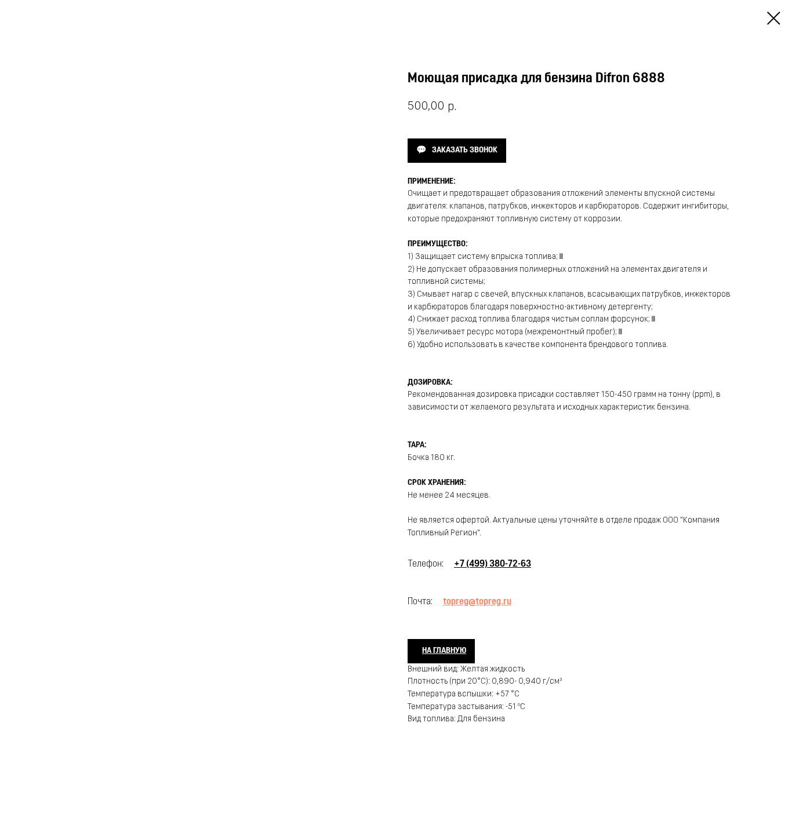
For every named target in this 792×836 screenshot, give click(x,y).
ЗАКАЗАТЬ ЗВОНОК (464, 150)
